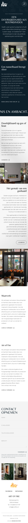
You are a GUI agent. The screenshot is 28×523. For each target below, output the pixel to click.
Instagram (19, 491)
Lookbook (4, 160)
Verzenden (21, 452)
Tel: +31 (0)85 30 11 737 (14, 504)
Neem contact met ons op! (9, 101)
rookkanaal (16, 220)
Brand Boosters (16, 520)
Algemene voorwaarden (19, 515)
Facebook (8, 491)
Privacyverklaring (7, 515)
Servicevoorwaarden (19, 456)
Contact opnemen (6, 328)
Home (6, 13)
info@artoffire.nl (14, 507)
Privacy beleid (6, 456)
